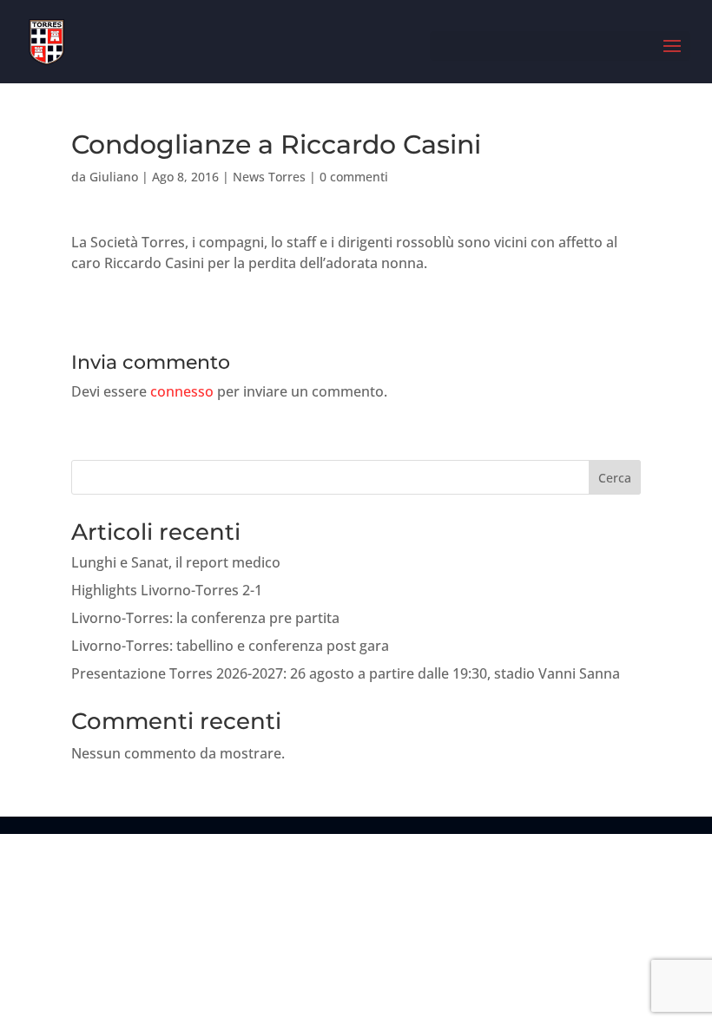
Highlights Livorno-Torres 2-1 (166, 590)
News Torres (269, 176)
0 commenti (354, 176)
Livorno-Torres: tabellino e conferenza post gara (230, 645)
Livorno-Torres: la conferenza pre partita (205, 617)
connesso (182, 391)
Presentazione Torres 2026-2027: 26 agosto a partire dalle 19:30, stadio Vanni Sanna (345, 673)
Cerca (614, 477)
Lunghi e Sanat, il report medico (175, 562)
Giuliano (113, 176)
